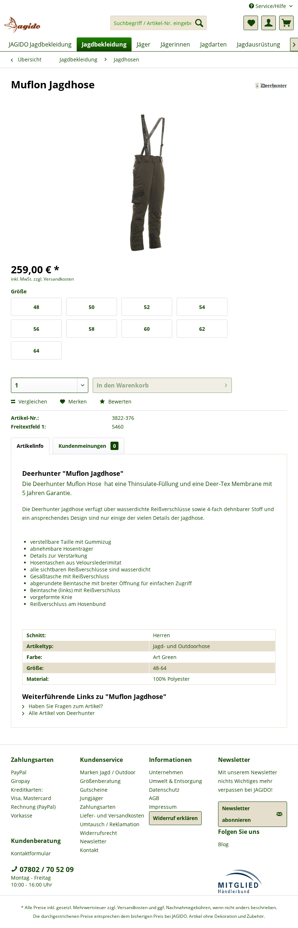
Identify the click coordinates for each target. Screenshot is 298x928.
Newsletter (93, 841)
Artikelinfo (30, 445)
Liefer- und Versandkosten (112, 815)
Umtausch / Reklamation (110, 824)
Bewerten (119, 401)
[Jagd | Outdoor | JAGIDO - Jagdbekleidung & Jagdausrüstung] (22, 25)
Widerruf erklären (175, 818)
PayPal (19, 772)
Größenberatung (100, 781)
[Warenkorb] (286, 23)
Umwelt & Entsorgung (175, 781)
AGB (154, 798)
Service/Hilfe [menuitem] (270, 6)
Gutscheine (94, 789)
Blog (223, 844)
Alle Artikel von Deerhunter (61, 713)
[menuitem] (158, 26)
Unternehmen (166, 772)
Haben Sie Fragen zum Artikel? (65, 706)
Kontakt (89, 850)
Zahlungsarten (98, 806)
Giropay (20, 781)
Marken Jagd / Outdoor (108, 772)
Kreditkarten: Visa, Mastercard (31, 794)
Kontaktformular (31, 853)
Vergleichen (32, 401)
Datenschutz (164, 789)
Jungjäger (91, 798)
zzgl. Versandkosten (53, 279)
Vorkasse (21, 815)
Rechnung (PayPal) (33, 806)
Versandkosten (132, 907)
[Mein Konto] (268, 23)
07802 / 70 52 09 (46, 869)
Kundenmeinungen (87, 445)
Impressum (163, 806)
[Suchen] (199, 23)
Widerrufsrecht (98, 832)
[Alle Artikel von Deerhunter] (271, 91)
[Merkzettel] (250, 23)
